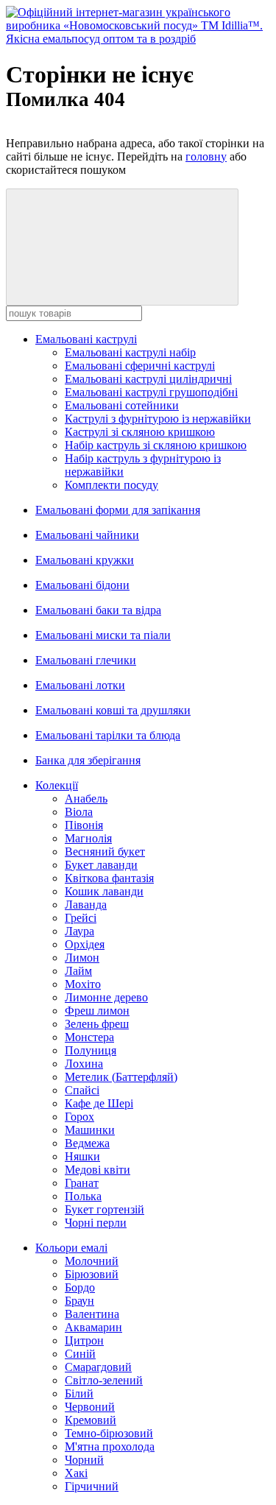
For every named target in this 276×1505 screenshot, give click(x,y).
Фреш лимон (97, 1010)
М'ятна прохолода (110, 1446)
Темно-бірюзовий (109, 1433)
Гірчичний (91, 1486)
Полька (83, 1196)
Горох (79, 1116)
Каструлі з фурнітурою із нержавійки (158, 418)
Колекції (56, 785)
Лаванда (86, 904)
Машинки (90, 1130)
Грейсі (80, 918)
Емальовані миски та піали (103, 635)
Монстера (89, 1037)
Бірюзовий (91, 1274)
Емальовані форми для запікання (117, 510)
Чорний (84, 1459)
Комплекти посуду (111, 485)
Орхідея (85, 944)
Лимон (82, 957)
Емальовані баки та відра (98, 610)
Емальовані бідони (82, 585)
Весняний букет (105, 851)
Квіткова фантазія (109, 878)
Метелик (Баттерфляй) (121, 1077)
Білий (79, 1393)
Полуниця (90, 1050)
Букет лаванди (101, 865)
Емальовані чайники (87, 535)
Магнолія (88, 838)
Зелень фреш (97, 1024)
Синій (80, 1353)
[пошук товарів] (122, 247)
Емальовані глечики (85, 660)
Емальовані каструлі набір (130, 352)
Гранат (82, 1183)
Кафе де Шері (99, 1103)
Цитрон (84, 1340)
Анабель (86, 798)
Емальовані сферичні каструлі (140, 365)
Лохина (84, 1063)
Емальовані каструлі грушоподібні (151, 392)
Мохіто (83, 984)
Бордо (80, 1287)
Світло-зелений (104, 1380)
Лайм (78, 971)
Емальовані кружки (84, 560)
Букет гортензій (104, 1209)
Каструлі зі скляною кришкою (140, 432)
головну (206, 156)
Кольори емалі (71, 1247)
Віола (79, 812)
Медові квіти (97, 1169)
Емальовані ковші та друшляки (113, 710)
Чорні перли (96, 1222)
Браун (79, 1300)
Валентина (92, 1314)
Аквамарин (93, 1327)
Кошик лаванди (104, 891)
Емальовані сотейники (122, 405)
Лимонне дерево (106, 997)
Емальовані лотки (80, 685)
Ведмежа (87, 1143)
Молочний (91, 1261)
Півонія (84, 825)
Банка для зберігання (88, 760)
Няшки (82, 1156)
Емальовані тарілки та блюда (107, 735)
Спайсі (82, 1090)
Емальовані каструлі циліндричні (148, 379)
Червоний (90, 1406)
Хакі (76, 1473)
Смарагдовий (98, 1367)
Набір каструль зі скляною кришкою (156, 445)
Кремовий (90, 1420)
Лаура (79, 931)
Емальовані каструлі (86, 339)
